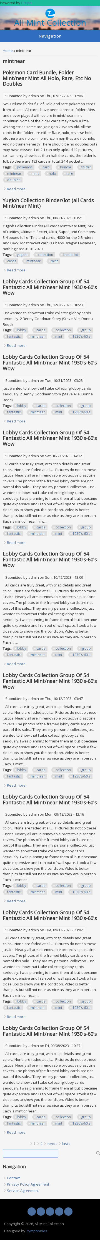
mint (35, 173)
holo (52, 173)
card (46, 167)
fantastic (14, 336)
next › (52, 1143)
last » (66, 1143)
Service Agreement (23, 1190)
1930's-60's (81, 336)
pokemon (24, 167)
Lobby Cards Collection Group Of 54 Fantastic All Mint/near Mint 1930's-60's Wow (50, 287)
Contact (13, 1177)
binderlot (70, 254)
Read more (16, 188)
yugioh (22, 254)
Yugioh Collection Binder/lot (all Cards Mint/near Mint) (48, 203)
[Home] (50, 16)
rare (69, 173)
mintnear (14, 173)
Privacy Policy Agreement (28, 1184)
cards (11, 261)
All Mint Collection (50, 23)
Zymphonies (36, 1230)
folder (86, 167)
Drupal (26, 2)
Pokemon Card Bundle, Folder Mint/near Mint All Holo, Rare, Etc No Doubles (47, 78)
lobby (21, 330)
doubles (13, 180)
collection (45, 254)
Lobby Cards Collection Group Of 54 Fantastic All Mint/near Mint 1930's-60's (50, 799)
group (86, 330)
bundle (65, 167)
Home (8, 50)
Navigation (50, 36)
